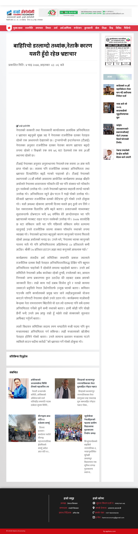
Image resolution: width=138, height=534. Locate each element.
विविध (118, 28)
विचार (48, 28)
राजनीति (29, 28)
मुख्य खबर (18, 28)
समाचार (39, 28)
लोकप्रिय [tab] (124, 77)
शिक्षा (104, 28)
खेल (97, 28)
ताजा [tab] (109, 77)
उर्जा (55, 28)
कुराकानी (88, 28)
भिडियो (127, 28)
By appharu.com (109, 531)
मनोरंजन (78, 28)
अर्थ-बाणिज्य (65, 28)
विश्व (111, 28)
